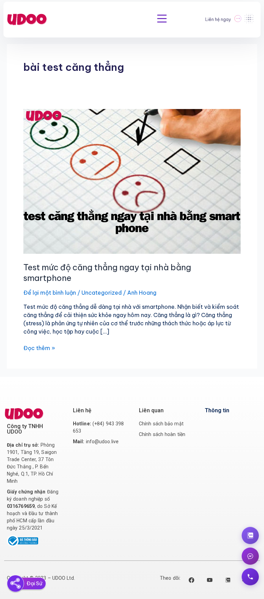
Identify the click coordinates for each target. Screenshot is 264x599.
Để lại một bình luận (49, 292)
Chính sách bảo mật (161, 423)
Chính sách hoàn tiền (162, 434)
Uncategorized (101, 292)
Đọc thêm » (39, 347)
